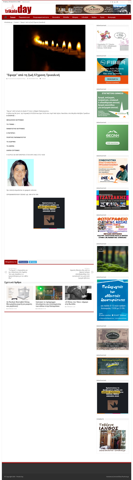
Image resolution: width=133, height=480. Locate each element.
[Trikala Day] (16, 8)
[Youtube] (115, 2)
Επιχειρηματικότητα (41, 17)
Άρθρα (94, 17)
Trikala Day (5, 17)
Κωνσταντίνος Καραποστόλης (16, 78)
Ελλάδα (66, 17)
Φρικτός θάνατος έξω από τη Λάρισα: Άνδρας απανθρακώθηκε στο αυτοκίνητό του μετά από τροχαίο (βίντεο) (80, 273)
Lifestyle (85, 17)
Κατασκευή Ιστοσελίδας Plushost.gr (117, 477)
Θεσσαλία (56, 17)
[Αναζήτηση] (129, 1)
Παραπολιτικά (24, 17)
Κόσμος (75, 17)
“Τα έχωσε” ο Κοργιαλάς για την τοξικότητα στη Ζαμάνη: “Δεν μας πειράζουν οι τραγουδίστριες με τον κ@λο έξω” (18, 273)
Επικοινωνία (26, 2)
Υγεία (102, 17)
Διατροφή (111, 17)
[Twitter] (113, 2)
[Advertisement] (49, 95)
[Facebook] (110, 2)
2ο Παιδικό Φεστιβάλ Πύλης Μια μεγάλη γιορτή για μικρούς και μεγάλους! (19, 304)
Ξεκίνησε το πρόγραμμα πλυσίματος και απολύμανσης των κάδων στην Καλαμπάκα (48, 304)
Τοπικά (12, 17)
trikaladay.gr (8, 22)
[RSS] (117, 2)
